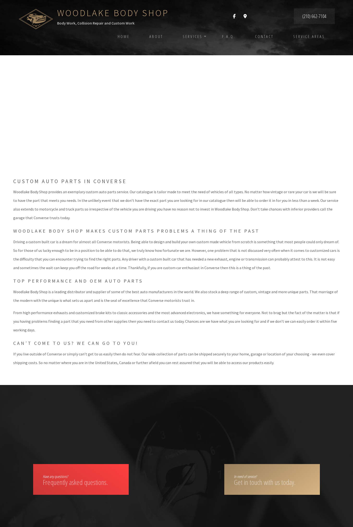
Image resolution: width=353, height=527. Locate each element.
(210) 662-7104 (314, 16)
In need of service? (265, 480)
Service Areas (309, 36)
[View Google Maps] (245, 16)
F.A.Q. (228, 36)
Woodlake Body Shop (113, 13)
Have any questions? (75, 480)
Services (192, 36)
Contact (264, 36)
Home (124, 36)
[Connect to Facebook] (234, 16)
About (156, 36)
